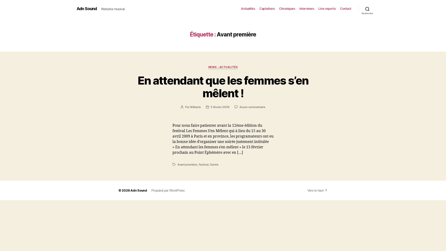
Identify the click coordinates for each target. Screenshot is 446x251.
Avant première (187, 164)
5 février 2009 (220, 107)
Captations (267, 8)
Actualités (248, 8)
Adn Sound (87, 9)
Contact (345, 8)
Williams (195, 107)
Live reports (327, 8)
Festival (204, 164)
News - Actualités (223, 67)
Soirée (214, 164)
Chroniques (287, 8)
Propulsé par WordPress (168, 190)
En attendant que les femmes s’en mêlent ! (223, 87)
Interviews (306, 8)
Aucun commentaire (252, 107)
